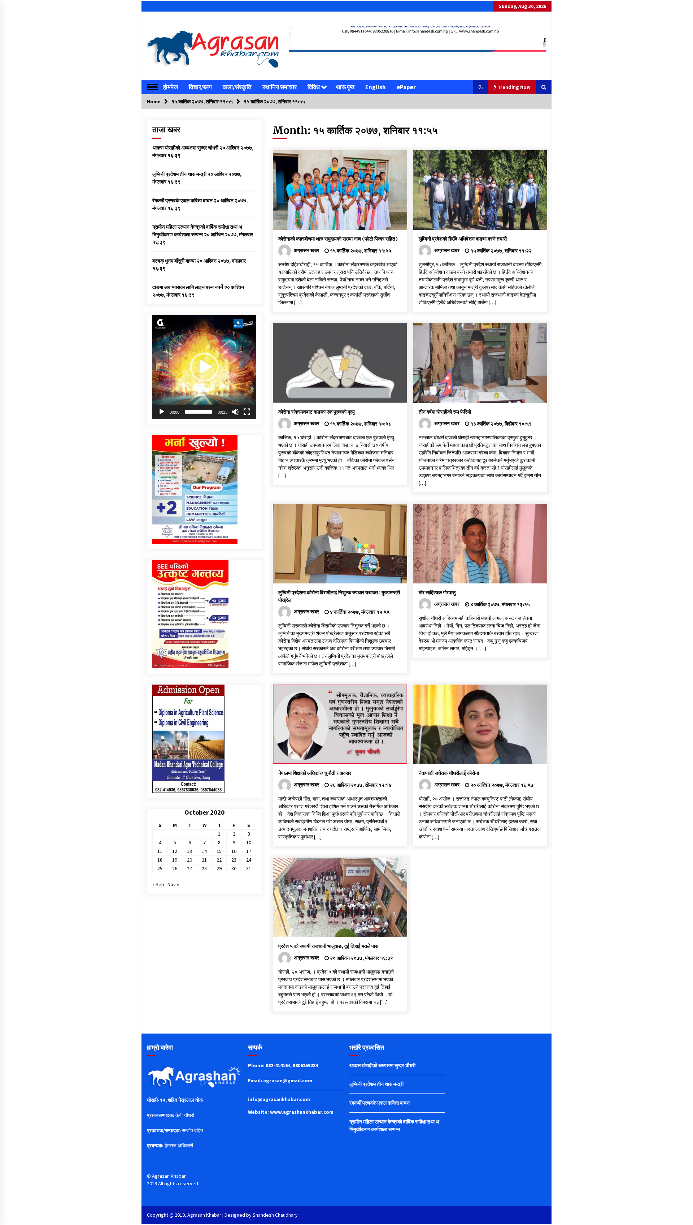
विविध (314, 87)
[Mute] (235, 411)
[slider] (198, 412)
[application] (204, 367)
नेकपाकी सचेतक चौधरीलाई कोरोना (449, 773)
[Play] (161, 411)
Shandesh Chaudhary (275, 1215)
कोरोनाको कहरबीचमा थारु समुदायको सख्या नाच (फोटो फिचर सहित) (338, 239)
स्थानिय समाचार (279, 87)
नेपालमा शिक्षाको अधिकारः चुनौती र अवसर (314, 773)
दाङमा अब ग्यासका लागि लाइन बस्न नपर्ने (187, 287)
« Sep (158, 884)
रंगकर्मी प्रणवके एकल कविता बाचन (182, 200)
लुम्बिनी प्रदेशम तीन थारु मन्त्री (179, 174)
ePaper (406, 87)
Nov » (173, 884)
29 (219, 868)
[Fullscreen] (246, 411)
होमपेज (170, 87)
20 (189, 860)
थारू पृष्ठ (345, 87)
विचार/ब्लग (200, 87)
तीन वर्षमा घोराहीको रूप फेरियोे (445, 412)
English (375, 87)
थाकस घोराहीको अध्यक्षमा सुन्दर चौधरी (185, 148)
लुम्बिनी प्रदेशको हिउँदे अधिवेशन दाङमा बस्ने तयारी (463, 239)
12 (174, 851)
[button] (480, 87)
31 (248, 868)
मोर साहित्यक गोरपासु (437, 592)
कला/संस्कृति (237, 87)
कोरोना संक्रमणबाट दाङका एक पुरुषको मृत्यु (316, 412)
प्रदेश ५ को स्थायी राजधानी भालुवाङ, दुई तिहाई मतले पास (328, 946)
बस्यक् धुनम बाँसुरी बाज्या (174, 261)
